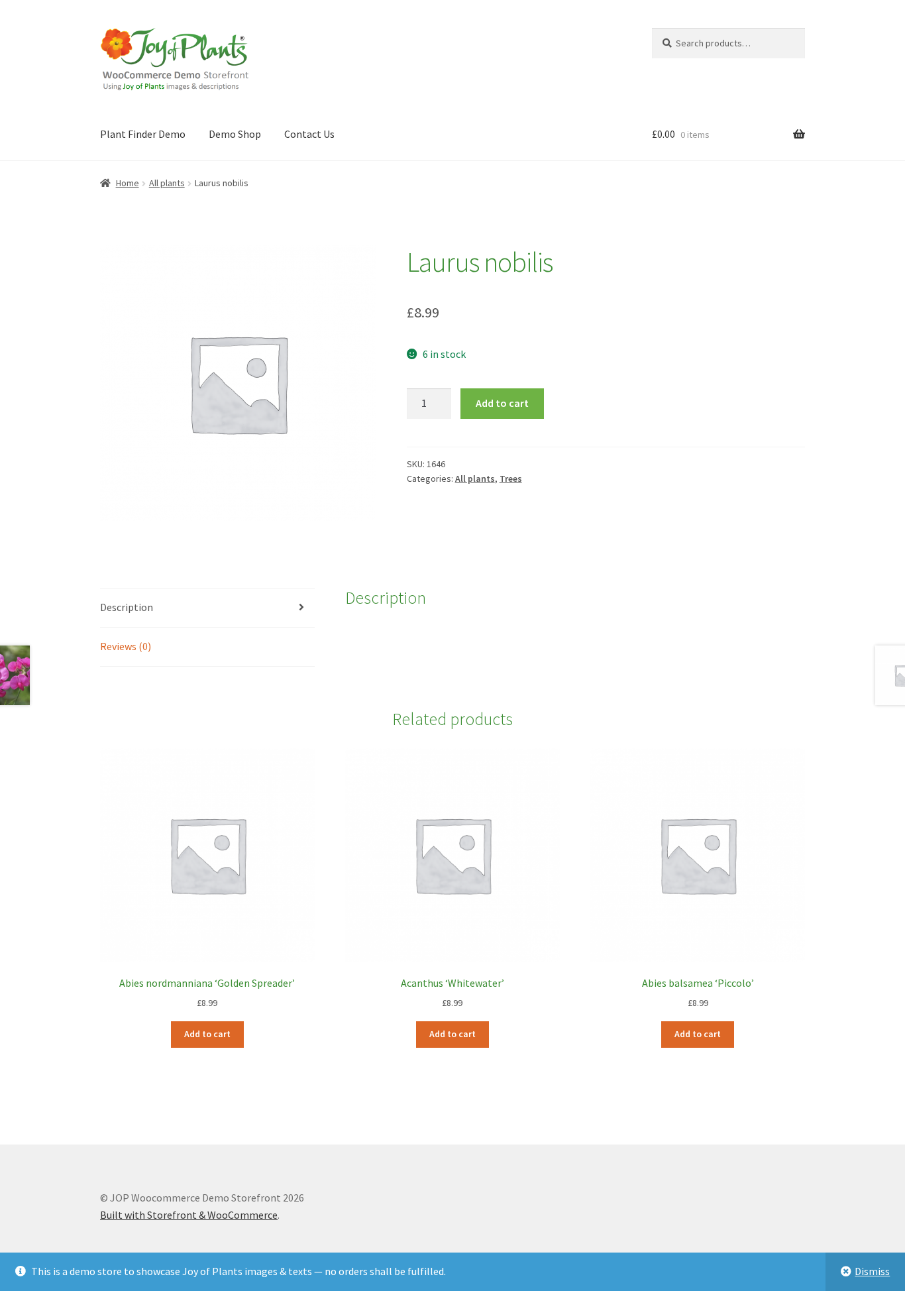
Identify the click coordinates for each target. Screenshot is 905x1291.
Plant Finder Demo (143, 133)
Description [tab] (126, 607)
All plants (167, 183)
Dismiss (872, 1271)
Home (127, 183)
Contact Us (309, 133)
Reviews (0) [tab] (125, 646)
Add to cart (502, 403)
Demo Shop (235, 133)
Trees (511, 478)
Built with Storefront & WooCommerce (189, 1214)
